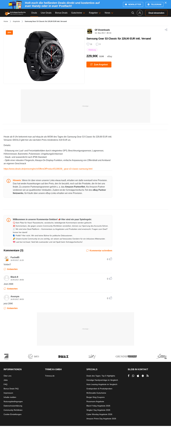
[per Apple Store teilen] (138, 375)
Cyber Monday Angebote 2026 (99, 414)
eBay (109, 56)
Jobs (6, 380)
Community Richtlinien (13, 410)
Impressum (8, 393)
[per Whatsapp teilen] (133, 375)
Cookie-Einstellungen (13, 414)
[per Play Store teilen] (143, 375)
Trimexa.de (50, 376)
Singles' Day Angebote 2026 (98, 410)
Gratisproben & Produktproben (99, 389)
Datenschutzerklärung (13, 406)
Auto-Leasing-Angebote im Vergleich (101, 384)
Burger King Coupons (95, 397)
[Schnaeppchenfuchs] (15, 13)
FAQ (5, 384)
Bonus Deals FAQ (11, 389)
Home (6, 21)
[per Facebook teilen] (128, 375)
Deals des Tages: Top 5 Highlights (100, 376)
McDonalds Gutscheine (96, 393)
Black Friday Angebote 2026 (98, 406)
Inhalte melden (10, 397)
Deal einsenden (156, 13)
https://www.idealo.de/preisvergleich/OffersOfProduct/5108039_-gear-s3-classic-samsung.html (48, 169)
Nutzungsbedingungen (13, 401)
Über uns (7, 376)
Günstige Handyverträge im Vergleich (102, 380)
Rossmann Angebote (95, 401)
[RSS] (148, 375)
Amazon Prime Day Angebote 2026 (101, 419)
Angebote (16, 21)
